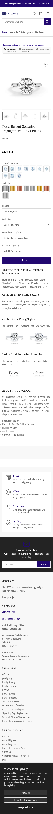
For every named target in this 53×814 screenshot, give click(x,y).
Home (4, 32)
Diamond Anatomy (9, 697)
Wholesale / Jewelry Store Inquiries (16, 717)
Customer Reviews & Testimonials (15, 755)
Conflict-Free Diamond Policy (13, 748)
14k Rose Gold (19, 189)
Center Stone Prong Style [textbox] (11, 232)
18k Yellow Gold (40, 189)
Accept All (26, 792)
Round (5, 169)
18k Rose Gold (46, 189)
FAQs (4, 759)
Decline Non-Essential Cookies (26, 799)
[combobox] (26, 21)
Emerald (26, 169)
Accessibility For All (9, 740)
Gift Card (5, 674)
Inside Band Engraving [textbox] (10, 245)
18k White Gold (33, 189)
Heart (5, 176)
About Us (6, 736)
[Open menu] (48, 13)
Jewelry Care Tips (9, 686)
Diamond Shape (8, 693)
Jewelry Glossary (8, 682)
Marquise (46, 169)
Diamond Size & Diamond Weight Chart (17, 720)
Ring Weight (7, 689)
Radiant (19, 176)
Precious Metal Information (13, 705)
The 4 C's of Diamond (10, 701)
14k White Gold (5, 189)
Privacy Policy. (9, 785)
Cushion (12, 169)
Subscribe (44, 564)
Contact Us (6, 751)
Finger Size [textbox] (7, 205)
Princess (12, 176)
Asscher (33, 169)
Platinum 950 (5, 195)
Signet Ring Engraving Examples (15, 713)
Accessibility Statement (11, 744)
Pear (40, 169)
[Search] (47, 22)
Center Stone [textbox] (7, 219)
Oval (19, 169)
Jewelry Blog (7, 678)
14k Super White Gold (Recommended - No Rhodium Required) (26, 189)
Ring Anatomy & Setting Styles (14, 709)
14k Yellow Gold (12, 189)
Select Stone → (25, 51)
